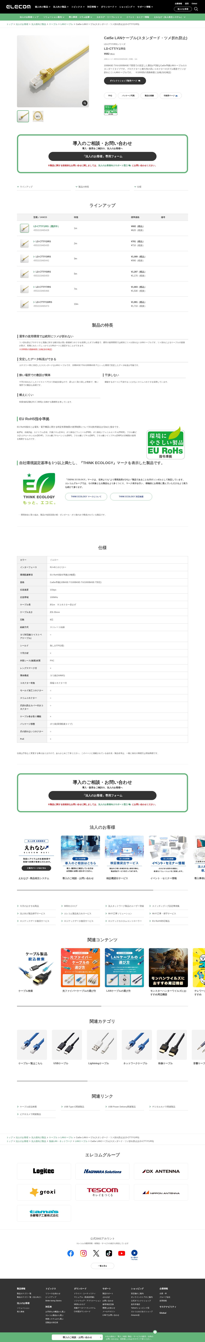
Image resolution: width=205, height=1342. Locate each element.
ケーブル (53, 24)
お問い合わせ (107, 1301)
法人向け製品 (59, 7)
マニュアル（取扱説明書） (85, 1297)
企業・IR (163, 1293)
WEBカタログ (79, 1304)
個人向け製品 (41, 7)
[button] (50, 1289)
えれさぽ (106, 1297)
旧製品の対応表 (51, 1322)
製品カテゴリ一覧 (24, 1293)
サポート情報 (144, 7)
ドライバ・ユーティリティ (85, 1293)
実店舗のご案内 (137, 1293)
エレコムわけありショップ (142, 1311)
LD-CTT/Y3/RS (43, 256)
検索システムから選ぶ (54, 1319)
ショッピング (126, 7)
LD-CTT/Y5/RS (43, 271)
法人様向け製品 (38, 24)
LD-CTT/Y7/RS (43, 287)
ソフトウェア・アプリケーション (87, 1301)
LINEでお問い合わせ (110, 1315)
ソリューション (23, 1308)
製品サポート (107, 1293)
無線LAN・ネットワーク (60, 1141)
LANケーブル (66, 24)
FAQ (110, 96)
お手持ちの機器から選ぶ (55, 1312)
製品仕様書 (149, 96)
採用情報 (163, 1301)
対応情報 (91, 7)
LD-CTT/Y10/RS (44, 302)
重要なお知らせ (108, 1308)
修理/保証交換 (108, 1304)
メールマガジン (108, 1311)
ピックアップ (50, 1297)
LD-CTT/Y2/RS (43, 241)
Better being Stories (53, 1301)
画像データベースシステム (85, 1308)
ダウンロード (107, 7)
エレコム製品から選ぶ (54, 1315)
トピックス (76, 7)
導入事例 (20, 1312)
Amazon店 (135, 1315)
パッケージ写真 (128, 96)
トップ (9, 24)
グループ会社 (165, 1297)
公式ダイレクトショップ (141, 1301)
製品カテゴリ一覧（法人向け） (29, 1297)
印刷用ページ (169, 96)
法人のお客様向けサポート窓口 (113, 165)
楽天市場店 (135, 1304)
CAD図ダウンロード (82, 1311)
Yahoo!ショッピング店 (140, 1308)
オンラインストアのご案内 (142, 1297)
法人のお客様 (22, 24)
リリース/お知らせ (52, 1293)
